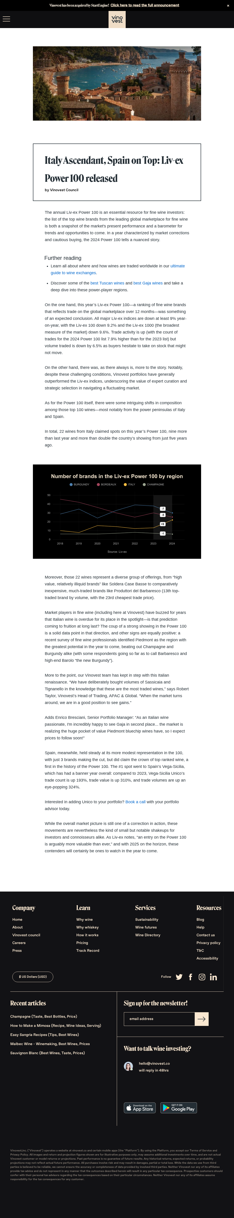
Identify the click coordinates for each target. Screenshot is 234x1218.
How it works (87, 935)
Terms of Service (201, 1150)
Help (201, 927)
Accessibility (207, 958)
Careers (19, 943)
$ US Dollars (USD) (33, 976)
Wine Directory (147, 935)
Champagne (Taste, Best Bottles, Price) (43, 1017)
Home (17, 920)
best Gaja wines (148, 283)
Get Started (219, 19)
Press (17, 951)
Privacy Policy (19, 1154)
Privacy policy (209, 943)
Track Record (87, 951)
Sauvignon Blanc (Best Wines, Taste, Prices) (47, 1053)
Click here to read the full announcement (145, 5)
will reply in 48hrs (154, 1070)
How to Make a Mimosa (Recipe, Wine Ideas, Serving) (55, 1026)
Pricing (82, 943)
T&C (200, 951)
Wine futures (146, 927)
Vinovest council (26, 935)
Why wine (84, 920)
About (17, 927)
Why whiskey (87, 927)
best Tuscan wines (107, 283)
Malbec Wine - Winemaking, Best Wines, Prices (50, 1044)
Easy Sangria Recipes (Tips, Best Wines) (44, 1035)
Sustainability (146, 920)
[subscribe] (201, 1019)
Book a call (135, 802)
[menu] (6, 19)
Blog (200, 920)
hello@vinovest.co (154, 1064)
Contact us (206, 935)
